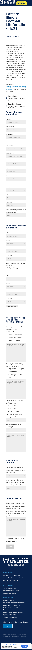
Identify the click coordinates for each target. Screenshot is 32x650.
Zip (6, 175)
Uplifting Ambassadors (9, 614)
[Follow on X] (9, 565)
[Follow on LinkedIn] (17, 565)
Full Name (8, 119)
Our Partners (7, 580)
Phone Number (10, 126)
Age (7, 194)
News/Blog (15, 580)
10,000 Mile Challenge (9, 588)
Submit (10, 547)
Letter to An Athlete (8, 590)
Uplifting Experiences (9, 593)
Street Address (9, 145)
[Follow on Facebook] (15, 565)
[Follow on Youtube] (20, 565)
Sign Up (8, 626)
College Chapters (8, 600)
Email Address (9, 134)
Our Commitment (15, 575)
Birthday (8, 187)
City (7, 160)
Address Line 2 (10, 153)
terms (17, 541)
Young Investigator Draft (10, 617)
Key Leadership (18, 578)
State (7, 168)
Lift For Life (6, 605)
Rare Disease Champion (10, 607)
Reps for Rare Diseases (10, 610)
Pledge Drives (16, 605)
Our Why (5, 575)
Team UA (18, 590)
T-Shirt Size (9, 202)
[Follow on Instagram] (12, 565)
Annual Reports (7, 578)
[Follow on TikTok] (23, 565)
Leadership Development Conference (14, 602)
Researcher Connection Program (12, 612)
